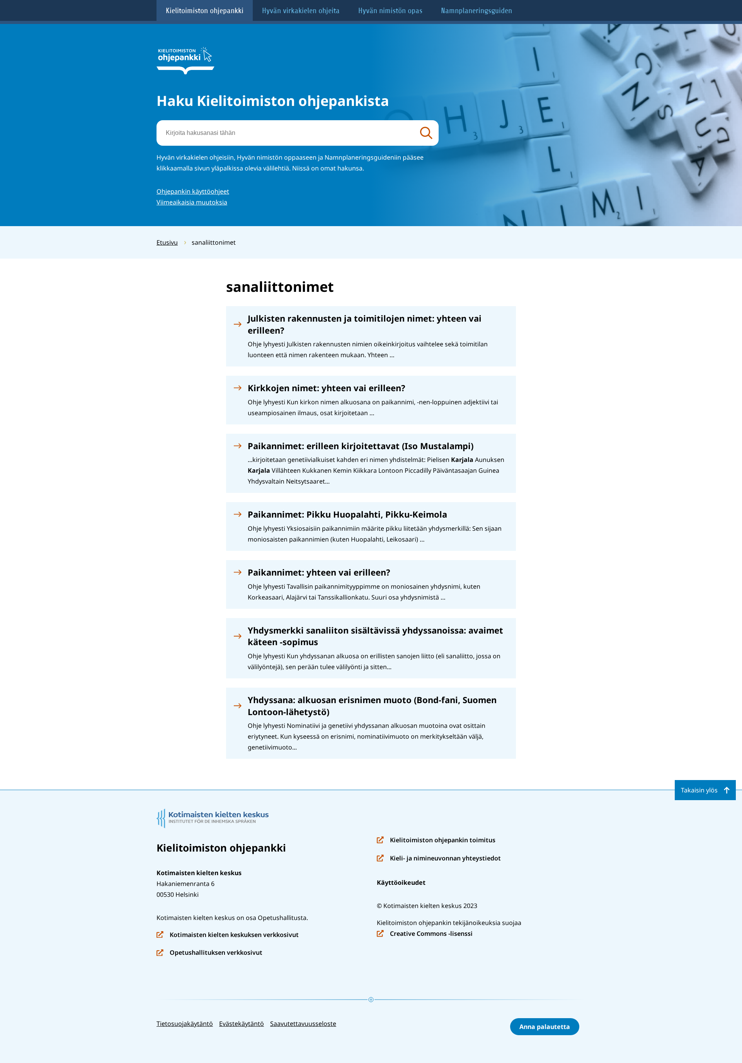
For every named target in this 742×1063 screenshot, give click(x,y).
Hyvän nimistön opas (390, 10)
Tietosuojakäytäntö (185, 1023)
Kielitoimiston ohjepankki (204, 10)
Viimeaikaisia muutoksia (192, 202)
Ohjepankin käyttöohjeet (193, 191)
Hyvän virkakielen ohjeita (301, 10)
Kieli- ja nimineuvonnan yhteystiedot (439, 859)
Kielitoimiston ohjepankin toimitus (436, 840)
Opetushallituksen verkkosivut (209, 953)
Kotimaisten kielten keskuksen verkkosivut (228, 935)
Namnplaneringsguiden (476, 10)
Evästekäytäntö (241, 1023)
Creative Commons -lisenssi (425, 934)
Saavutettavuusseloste (303, 1023)
